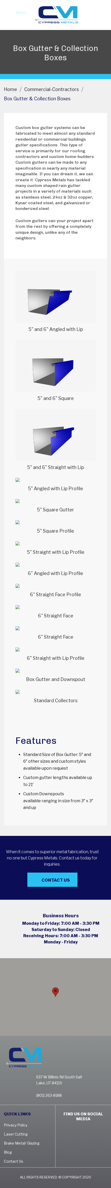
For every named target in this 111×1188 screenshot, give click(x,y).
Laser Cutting (16, 1134)
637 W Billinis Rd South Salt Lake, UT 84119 (59, 1080)
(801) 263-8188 (102, 18)
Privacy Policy (15, 1125)
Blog (8, 1152)
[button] (55, 992)
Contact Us (56, 880)
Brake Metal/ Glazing (21, 1143)
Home (10, 89)
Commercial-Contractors (51, 89)
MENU (21, 12)
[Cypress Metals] (55, 14)
